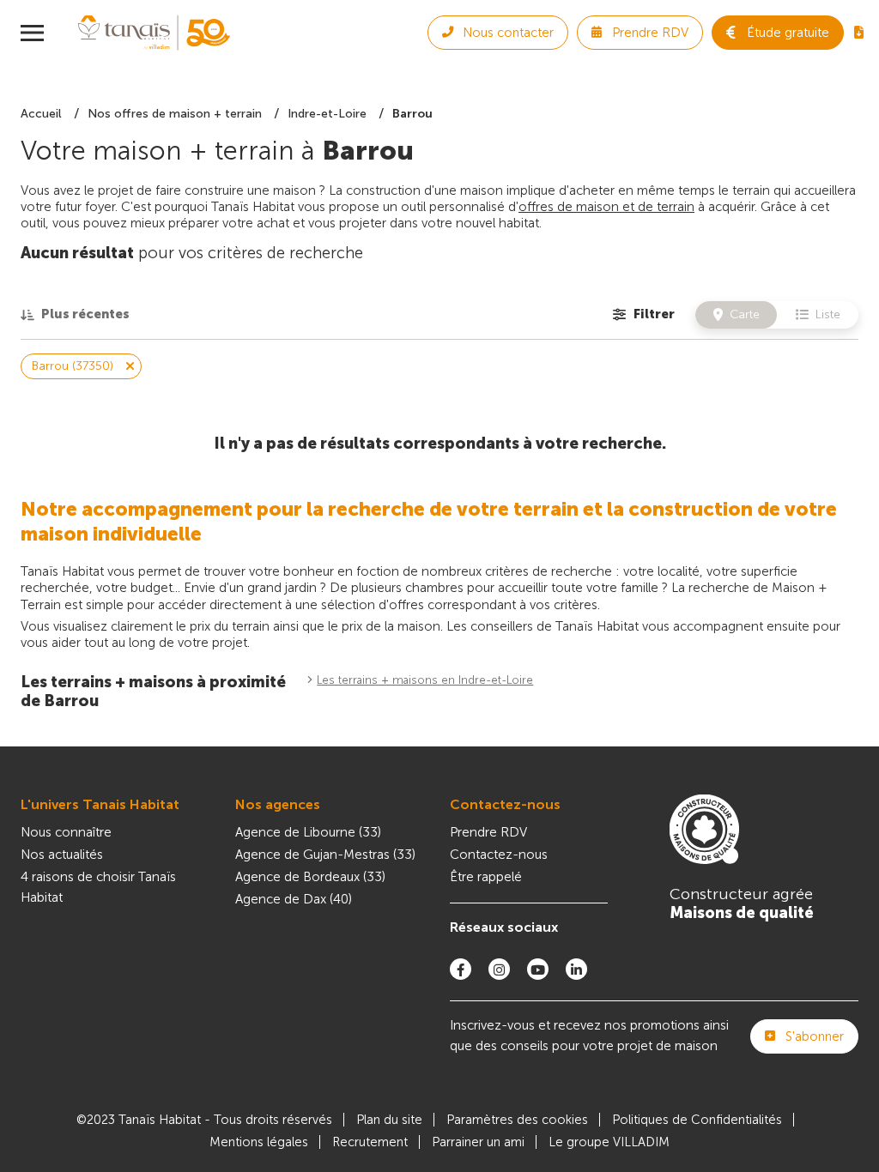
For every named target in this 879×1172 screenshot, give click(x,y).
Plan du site (389, 1119)
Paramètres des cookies (517, 1119)
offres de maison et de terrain (606, 206)
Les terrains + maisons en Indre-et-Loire (425, 680)
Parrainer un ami (478, 1142)
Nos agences (277, 804)
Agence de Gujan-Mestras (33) (325, 854)
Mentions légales (258, 1142)
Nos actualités (62, 854)
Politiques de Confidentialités (697, 1119)
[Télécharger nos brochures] (858, 32)
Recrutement (370, 1142)
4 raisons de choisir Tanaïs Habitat (98, 887)
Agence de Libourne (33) (308, 832)
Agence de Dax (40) (293, 899)
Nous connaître (66, 832)
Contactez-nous (505, 804)
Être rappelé (486, 877)
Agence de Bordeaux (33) (310, 877)
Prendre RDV (488, 832)
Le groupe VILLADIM (609, 1142)
